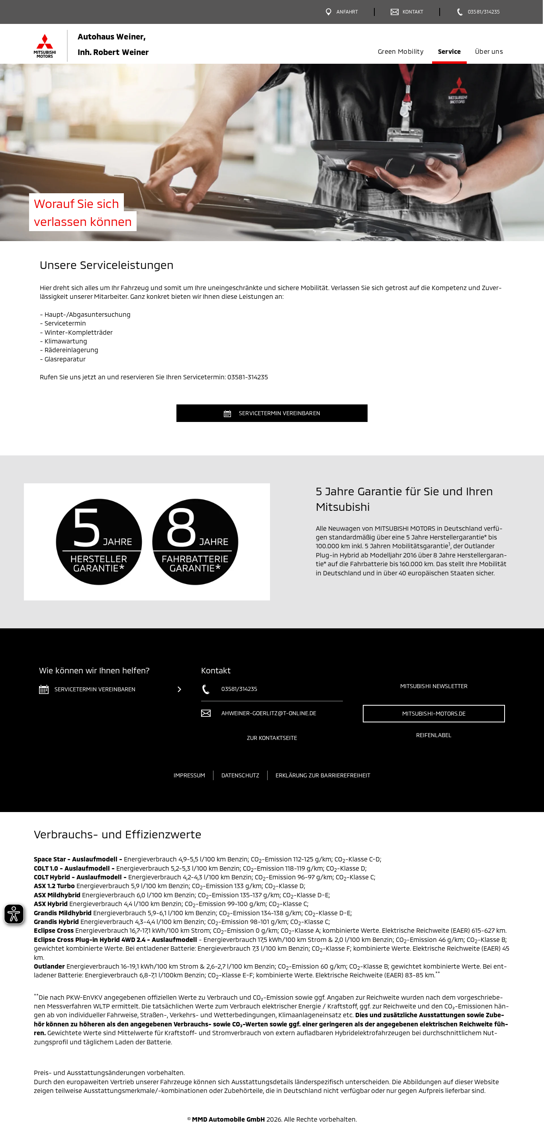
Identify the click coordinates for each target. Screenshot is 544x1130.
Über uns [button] (489, 51)
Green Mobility (400, 51)
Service (449, 51)
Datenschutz (240, 775)
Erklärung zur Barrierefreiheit (323, 775)
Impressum (189, 775)
